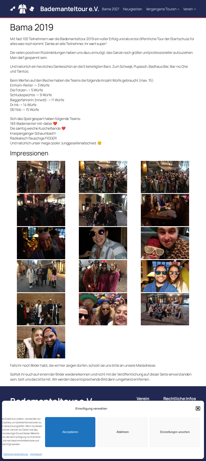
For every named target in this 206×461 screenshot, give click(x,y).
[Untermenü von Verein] (195, 9)
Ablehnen (122, 432)
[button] (198, 408)
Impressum (36, 454)
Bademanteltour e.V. (69, 8)
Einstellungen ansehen (175, 432)
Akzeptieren (70, 432)
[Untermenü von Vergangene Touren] (178, 9)
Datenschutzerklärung (15, 454)
